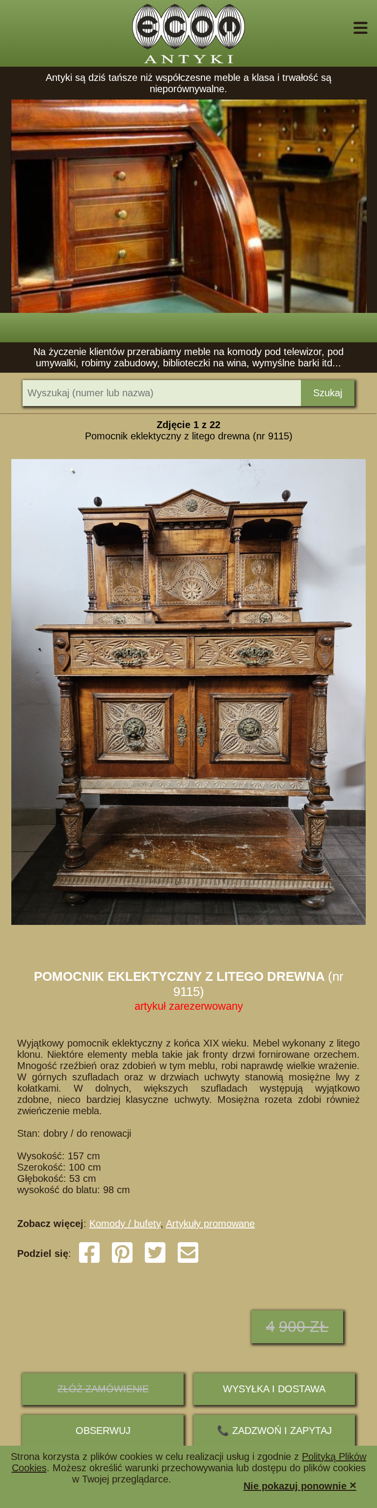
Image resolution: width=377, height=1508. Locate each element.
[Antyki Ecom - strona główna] (188, 33)
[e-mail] (188, 1260)
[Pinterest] (122, 1260)
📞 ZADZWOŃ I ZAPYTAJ (274, 1430)
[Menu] (347, 28)
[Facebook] (89, 1260)
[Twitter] (155, 1260)
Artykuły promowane (210, 1223)
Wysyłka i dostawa (274, 1388)
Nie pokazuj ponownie (299, 1485)
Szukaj (327, 392)
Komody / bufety (125, 1223)
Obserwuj (103, 1430)
